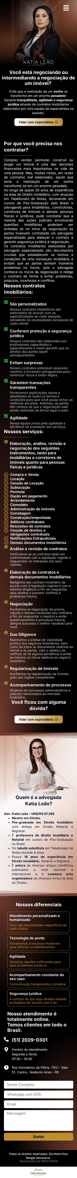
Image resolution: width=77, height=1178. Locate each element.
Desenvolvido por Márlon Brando (38, 1161)
